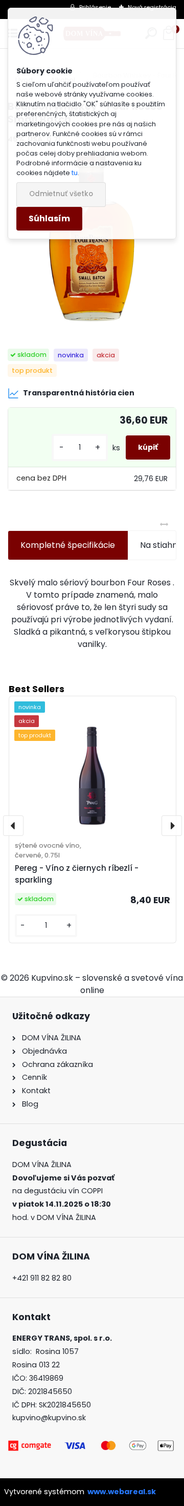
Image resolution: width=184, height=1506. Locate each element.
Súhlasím (49, 218)
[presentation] (13, 825)
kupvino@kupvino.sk (49, 1418)
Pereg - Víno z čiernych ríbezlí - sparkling (77, 874)
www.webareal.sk (121, 1491)
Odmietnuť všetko (61, 194)
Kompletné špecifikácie (67, 545)
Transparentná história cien (78, 393)
